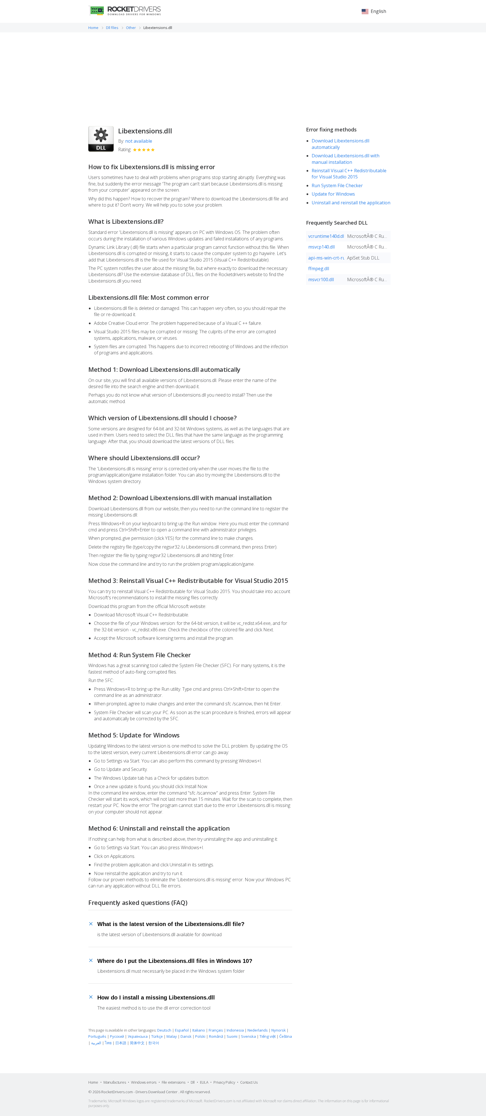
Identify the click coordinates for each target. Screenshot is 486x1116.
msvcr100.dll (321, 279)
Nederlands (258, 1030)
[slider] (143, 149)
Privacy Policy (224, 1082)
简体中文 (137, 1042)
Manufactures (115, 1082)
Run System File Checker (337, 185)
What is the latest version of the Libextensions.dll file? (170, 924)
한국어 (153, 1042)
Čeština (285, 1036)
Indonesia (235, 1030)
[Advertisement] (243, 74)
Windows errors (143, 1082)
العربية (96, 1042)
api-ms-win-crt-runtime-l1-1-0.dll (326, 258)
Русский (117, 1036)
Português (97, 1036)
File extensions (173, 1082)
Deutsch (164, 1030)
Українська (138, 1036)
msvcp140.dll (321, 247)
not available (138, 141)
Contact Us (248, 1082)
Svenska (248, 1036)
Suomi (232, 1036)
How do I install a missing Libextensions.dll (156, 997)
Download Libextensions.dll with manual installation (345, 159)
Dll (193, 1082)
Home (93, 1082)
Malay (171, 1036)
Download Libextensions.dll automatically (340, 144)
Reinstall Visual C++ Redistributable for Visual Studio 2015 (349, 173)
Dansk (186, 1036)
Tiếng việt (268, 1036)
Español (182, 1030)
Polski (200, 1036)
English (378, 11)
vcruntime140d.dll (326, 236)
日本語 (120, 1042)
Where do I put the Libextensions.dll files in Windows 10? (174, 961)
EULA (204, 1082)
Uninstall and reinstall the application (351, 203)
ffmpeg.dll (318, 268)
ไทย (108, 1042)
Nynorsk (278, 1030)
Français (216, 1030)
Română (216, 1036)
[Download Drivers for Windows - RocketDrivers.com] (124, 11)
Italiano (198, 1030)
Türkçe (157, 1036)
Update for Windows (333, 194)
